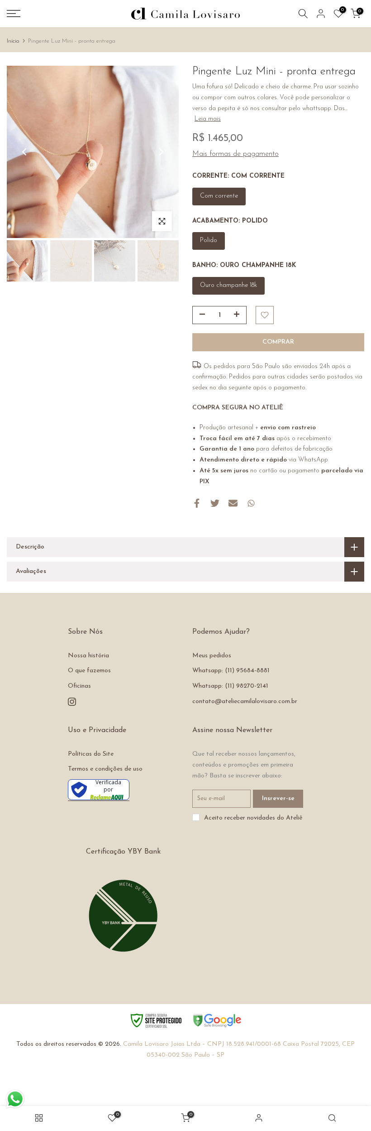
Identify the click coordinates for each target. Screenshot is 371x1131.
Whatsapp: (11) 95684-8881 (231, 670)
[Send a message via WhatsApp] (15, 1099)
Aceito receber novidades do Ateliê (253, 818)
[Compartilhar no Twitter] (214, 503)
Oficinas (79, 686)
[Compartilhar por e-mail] (233, 503)
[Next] (160, 152)
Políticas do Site (91, 754)
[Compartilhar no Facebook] (196, 503)
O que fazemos (89, 670)
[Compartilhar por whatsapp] (251, 503)
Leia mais (208, 119)
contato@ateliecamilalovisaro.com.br (244, 701)
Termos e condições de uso (105, 769)
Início (13, 41)
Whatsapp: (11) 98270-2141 (230, 686)
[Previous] (25, 152)
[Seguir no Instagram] (72, 701)
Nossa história (88, 655)
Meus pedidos (211, 655)
